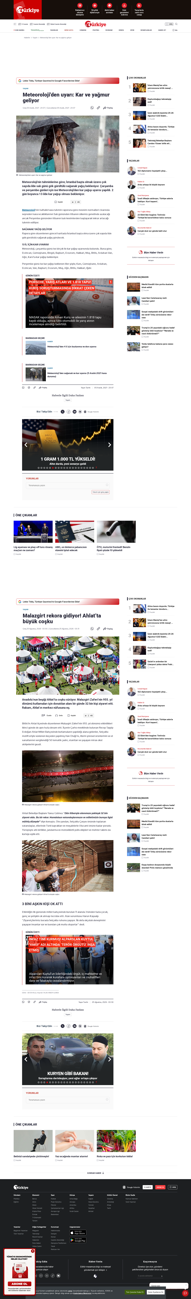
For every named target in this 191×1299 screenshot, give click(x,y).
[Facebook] (29, 387)
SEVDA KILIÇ (32, 993)
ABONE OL (160, 1187)
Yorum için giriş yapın (101, 492)
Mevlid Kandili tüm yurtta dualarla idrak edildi (157, 285)
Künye (53, 1237)
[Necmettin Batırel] (132, 230)
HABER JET (162, 30)
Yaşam (25, 88)
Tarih (109, 1208)
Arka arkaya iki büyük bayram (151, 185)
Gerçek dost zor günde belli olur (152, 231)
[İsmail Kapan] (132, 170)
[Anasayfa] (21, 1187)
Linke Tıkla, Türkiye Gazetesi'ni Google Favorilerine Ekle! (51, 80)
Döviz (34, 1205)
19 (90, 468)
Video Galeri (37, 1246)
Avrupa (72, 1202)
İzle (176, 30)
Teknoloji (35, 1234)
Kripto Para (36, 1211)
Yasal (53, 1246)
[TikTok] (53, 1276)
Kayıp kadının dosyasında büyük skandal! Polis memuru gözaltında (157, 866)
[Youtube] (41, 1276)
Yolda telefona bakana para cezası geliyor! (157, 345)
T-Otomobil (36, 1217)
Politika (16, 1199)
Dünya (72, 1195)
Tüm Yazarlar (19, 1234)
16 (81, 468)
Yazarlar (17, 1227)
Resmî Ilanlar (37, 1237)
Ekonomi (35, 1195)
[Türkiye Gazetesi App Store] (78, 1233)
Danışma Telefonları (58, 1243)
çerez (70, 1291)
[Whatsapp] (92, 108)
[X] (63, 412)
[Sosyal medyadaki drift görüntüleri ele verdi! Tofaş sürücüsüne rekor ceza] (133, 318)
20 (93, 468)
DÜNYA (121, 30)
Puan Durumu (56, 1202)
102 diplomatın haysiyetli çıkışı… (152, 171)
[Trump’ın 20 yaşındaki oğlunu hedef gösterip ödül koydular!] (133, 334)
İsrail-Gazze (74, 1211)
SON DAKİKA (19, 30)
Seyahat (91, 1208)
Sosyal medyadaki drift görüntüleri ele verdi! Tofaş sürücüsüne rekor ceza (157, 315)
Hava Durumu (93, 1202)
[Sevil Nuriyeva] (132, 198)
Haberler (35, 1240)
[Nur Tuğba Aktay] (132, 214)
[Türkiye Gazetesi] (95, 26)
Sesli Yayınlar (131, 1202)
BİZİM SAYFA (68, 30)
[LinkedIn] (75, 412)
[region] (96, 1292)
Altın (34, 1202)
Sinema (110, 1199)
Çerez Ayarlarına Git (155, 1292)
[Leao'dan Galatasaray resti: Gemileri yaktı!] (133, 305)
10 (64, 468)
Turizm (34, 1221)
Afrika (72, 1208)
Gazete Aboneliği (39, 24)
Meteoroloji (28, 209)
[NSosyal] (80, 411)
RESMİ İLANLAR (146, 30)
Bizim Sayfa (130, 1195)
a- (73, 202)
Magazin (35, 1230)
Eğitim (16, 1202)
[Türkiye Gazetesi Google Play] (78, 1240)
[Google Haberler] (91, 411)
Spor (53, 1195)
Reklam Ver (55, 1249)
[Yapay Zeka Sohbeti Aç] (185, 1293)
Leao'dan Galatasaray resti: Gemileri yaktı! (154, 299)
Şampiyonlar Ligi (57, 1208)
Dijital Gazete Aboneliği (58, 24)
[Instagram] (47, 1276)
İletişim (54, 1234)
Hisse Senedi (37, 1208)
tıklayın (151, 260)
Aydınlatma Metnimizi (82, 1293)
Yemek (91, 1205)
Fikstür (53, 1205)
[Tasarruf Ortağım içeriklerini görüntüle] (37, 30)
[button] (109, 445)
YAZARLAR (54, 30)
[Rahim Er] (132, 184)
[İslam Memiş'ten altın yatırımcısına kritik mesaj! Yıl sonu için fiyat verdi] (140, 87)
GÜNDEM (83, 30)
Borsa (34, 1199)
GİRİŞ (171, 24)
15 (78, 468)
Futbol (53, 1199)
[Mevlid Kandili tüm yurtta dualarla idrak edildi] (133, 291)
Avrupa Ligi (55, 1211)
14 (76, 468)
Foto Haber (36, 1243)
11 (67, 468)
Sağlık (90, 1199)
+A (78, 202)
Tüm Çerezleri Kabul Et (135, 1292)
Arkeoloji (110, 1202)
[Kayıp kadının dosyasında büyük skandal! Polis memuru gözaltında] (133, 871)
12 (70, 468)
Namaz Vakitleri (132, 1199)
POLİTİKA (96, 30)
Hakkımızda (55, 1230)
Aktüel (90, 1211)
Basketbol (55, 1214)
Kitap (109, 1205)
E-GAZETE (147, 1187)
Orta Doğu (74, 1199)
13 (73, 468)
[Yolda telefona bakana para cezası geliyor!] (133, 350)
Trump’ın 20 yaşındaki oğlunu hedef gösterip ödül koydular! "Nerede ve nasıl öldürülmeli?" (158, 331)
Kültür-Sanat (112, 1195)
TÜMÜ (96, 467)
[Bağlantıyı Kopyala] (98, 108)
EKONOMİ (109, 30)
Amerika (73, 1205)
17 (84, 468)
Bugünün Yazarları (21, 1230)
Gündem (17, 1195)
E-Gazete (25, 24)
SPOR (132, 30)
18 (87, 468)
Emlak (34, 1214)
